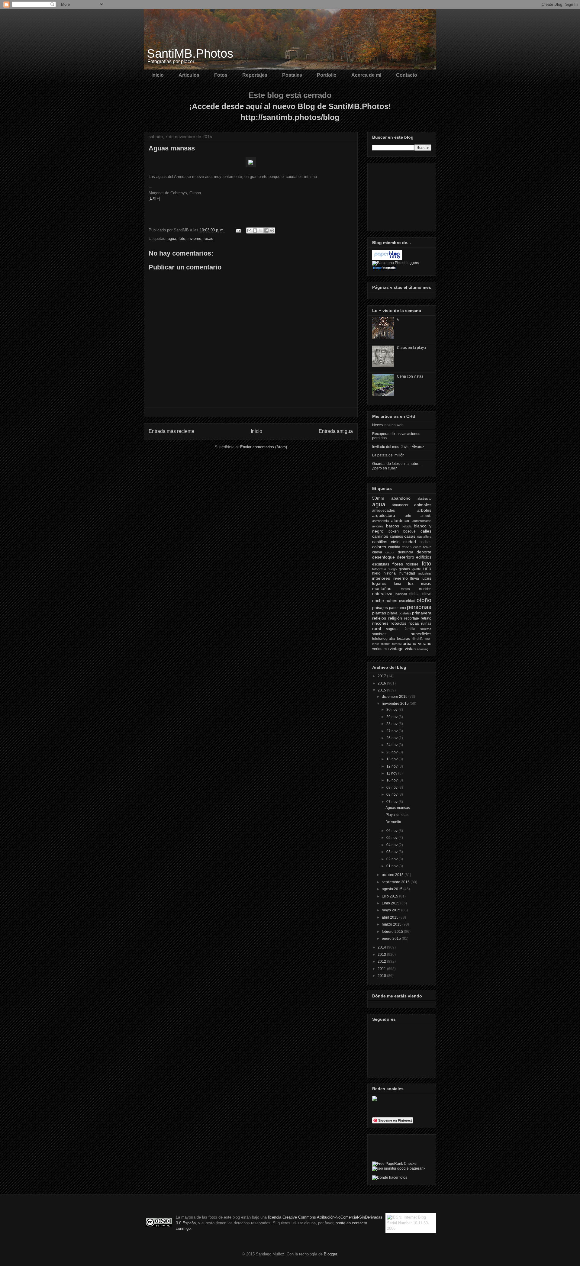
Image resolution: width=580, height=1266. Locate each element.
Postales (292, 75)
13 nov (392, 759)
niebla (414, 594)
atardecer (400, 520)
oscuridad (407, 601)
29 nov (392, 717)
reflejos (379, 618)
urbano (409, 643)
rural (376, 628)
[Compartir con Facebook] (266, 230)
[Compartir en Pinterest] (272, 230)
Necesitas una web (388, 425)
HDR (427, 569)
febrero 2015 (393, 931)
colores (379, 546)
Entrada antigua (336, 431)
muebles (425, 589)
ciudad (409, 541)
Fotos (220, 75)
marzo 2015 (392, 924)
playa (392, 612)
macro (426, 583)
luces (426, 578)
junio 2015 (391, 903)
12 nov (392, 766)
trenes (386, 644)
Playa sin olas (396, 815)
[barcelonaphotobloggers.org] (395, 263)
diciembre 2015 (395, 696)
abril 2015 (390, 917)
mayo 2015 (391, 910)
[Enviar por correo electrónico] (249, 230)
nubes (391, 600)
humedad (407, 573)
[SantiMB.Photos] (374, 1099)
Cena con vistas (410, 376)
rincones (380, 623)
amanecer (400, 505)
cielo (395, 541)
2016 (382, 683)
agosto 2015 (392, 889)
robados (398, 623)
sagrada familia (400, 629)
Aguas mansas (397, 808)
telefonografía (383, 638)
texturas (403, 638)
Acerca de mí (366, 75)
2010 (382, 976)
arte (408, 516)
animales (422, 504)
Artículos (189, 75)
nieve (426, 594)
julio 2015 (390, 896)
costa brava (422, 547)
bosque (409, 531)
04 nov (392, 845)
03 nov (392, 852)
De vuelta (393, 822)
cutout (389, 552)
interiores (381, 578)
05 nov (392, 838)
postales (405, 613)
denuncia (405, 552)
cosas (406, 547)
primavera (421, 612)
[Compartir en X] (261, 230)
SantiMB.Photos (190, 53)
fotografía (379, 569)
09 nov (392, 787)
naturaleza (382, 593)
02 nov (392, 859)
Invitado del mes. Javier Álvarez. (398, 447)
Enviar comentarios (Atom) (263, 447)
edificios (423, 557)
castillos (379, 541)
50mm (378, 498)
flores (397, 564)
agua (172, 238)
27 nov (392, 731)
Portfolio (327, 75)
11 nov (392, 773)
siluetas (425, 629)
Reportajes (254, 75)
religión (395, 618)
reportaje (411, 618)
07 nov (392, 802)
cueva (377, 552)
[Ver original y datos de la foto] (251, 166)
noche (378, 600)
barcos (392, 525)
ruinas (426, 623)
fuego (392, 569)
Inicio (157, 75)
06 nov (392, 831)
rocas (208, 238)
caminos (380, 536)
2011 (382, 969)
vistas (410, 648)
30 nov (392, 709)
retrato (426, 618)
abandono (401, 498)
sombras (379, 634)
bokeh (393, 531)
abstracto (424, 498)
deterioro (405, 557)
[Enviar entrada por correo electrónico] (238, 230)
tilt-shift (417, 638)
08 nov (392, 794)
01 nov (392, 866)
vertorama (380, 649)
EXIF (154, 198)
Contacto (406, 75)
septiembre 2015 (396, 882)
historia (390, 573)
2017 (382, 676)
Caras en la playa (411, 348)
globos (404, 569)
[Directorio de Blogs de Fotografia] (384, 269)
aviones (378, 526)
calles (425, 531)
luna (397, 583)
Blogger (330, 1254)
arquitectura (383, 515)
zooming (423, 649)
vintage (397, 648)
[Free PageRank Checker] (395, 1163)
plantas (379, 612)
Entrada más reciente (171, 431)
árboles (424, 510)
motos (405, 589)
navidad (401, 594)
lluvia (414, 578)
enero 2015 (392, 938)
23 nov (392, 752)
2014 (382, 947)
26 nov (392, 738)
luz (411, 583)
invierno (194, 238)
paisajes (380, 607)
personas (419, 607)
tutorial (396, 644)
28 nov (392, 724)
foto (182, 238)
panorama (397, 608)
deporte (424, 551)
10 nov (392, 780)
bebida (406, 526)
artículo (425, 515)
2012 (382, 961)
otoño (424, 600)
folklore (412, 564)
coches (425, 542)
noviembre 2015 (396, 703)
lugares (379, 583)
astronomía (380, 521)
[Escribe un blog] (255, 230)
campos (396, 536)
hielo (376, 573)
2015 (382, 690)
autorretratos (421, 521)
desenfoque (383, 557)
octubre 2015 (393, 875)
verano (424, 643)
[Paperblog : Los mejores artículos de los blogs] (387, 258)
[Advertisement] (402, 195)
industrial (424, 573)
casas (409, 536)
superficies (421, 633)
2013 (382, 954)
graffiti (416, 569)
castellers (424, 536)
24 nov (392, 745)
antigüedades (383, 510)
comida (394, 547)
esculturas (380, 564)
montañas (381, 588)
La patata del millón (388, 455)
